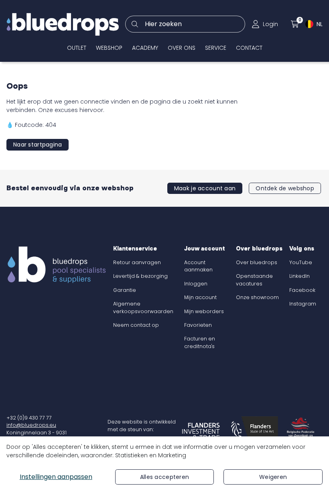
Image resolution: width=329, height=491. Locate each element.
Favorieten (198, 325)
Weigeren (273, 477)
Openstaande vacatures (254, 280)
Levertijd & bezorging (140, 276)
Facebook (302, 290)
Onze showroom (257, 297)
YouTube (300, 262)
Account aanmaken (198, 266)
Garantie (124, 290)
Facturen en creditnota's (199, 342)
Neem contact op (136, 325)
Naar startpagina (37, 145)
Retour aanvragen (137, 262)
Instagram (302, 303)
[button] (264, 24)
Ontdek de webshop (285, 188)
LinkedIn (299, 276)
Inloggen (195, 283)
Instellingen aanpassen (56, 476)
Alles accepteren (164, 477)
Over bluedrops (256, 262)
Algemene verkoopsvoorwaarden (143, 307)
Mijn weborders (204, 311)
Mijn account (200, 297)
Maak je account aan (205, 188)
